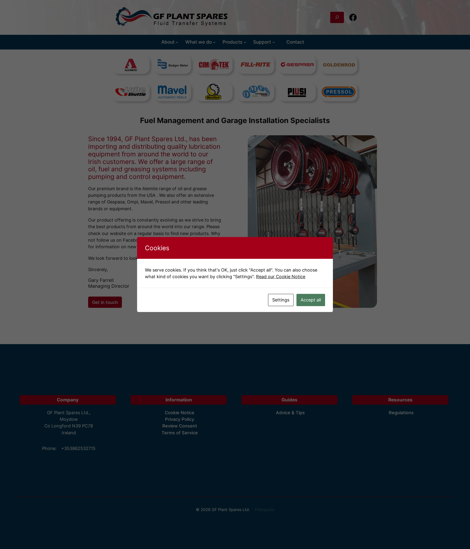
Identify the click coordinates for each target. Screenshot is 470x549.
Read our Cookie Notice (280, 276)
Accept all (311, 299)
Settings (280, 299)
